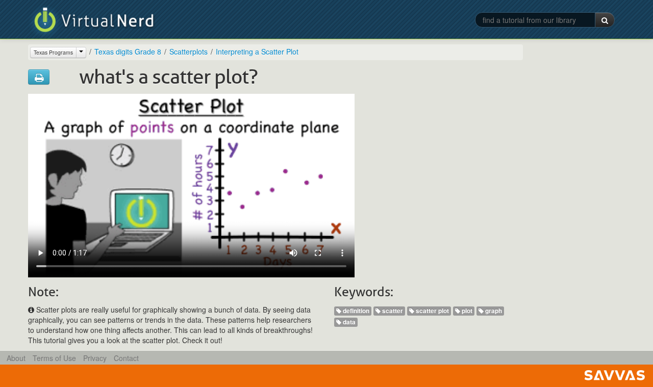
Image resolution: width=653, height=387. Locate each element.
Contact (126, 358)
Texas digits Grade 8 (127, 51)
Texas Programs (53, 52)
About (16, 358)
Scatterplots (188, 51)
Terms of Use (54, 358)
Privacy (95, 358)
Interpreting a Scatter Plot (257, 51)
